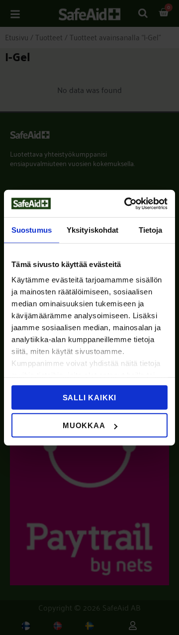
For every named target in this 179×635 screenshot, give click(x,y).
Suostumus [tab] (31, 230)
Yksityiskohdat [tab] (92, 230)
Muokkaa (84, 425)
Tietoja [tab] (151, 230)
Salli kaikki (90, 397)
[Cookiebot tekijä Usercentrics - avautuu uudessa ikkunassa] (126, 203)
